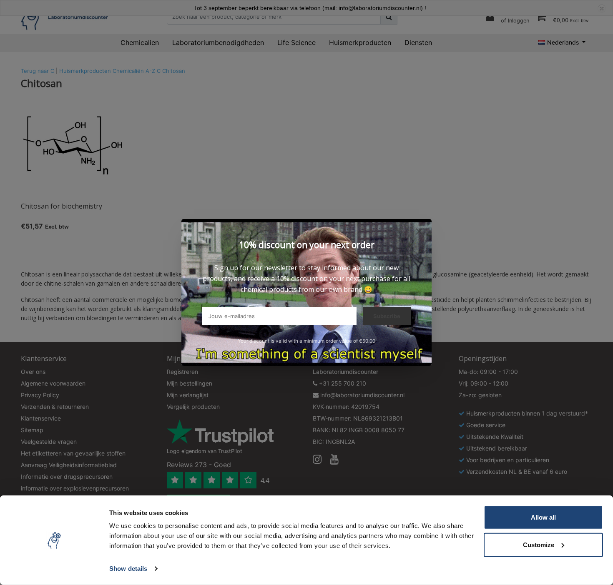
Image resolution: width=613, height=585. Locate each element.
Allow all (543, 517)
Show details (128, 568)
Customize (538, 544)
